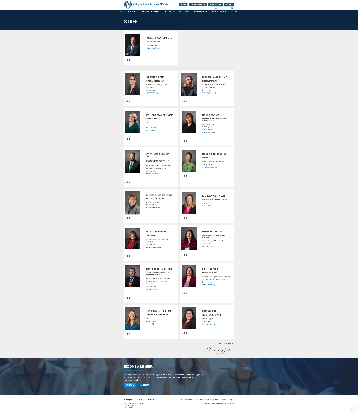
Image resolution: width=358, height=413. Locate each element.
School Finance (184, 12)
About (121, 12)
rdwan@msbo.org (153, 48)
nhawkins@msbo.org (209, 132)
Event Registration (198, 4)
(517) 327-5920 (128, 407)
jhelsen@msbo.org (152, 174)
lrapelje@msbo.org (208, 285)
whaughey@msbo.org (153, 130)
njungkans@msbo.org (209, 167)
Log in (232, 399)
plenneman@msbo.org (153, 247)
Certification (169, 12)
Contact (229, 4)
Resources (236, 12)
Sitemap (225, 399)
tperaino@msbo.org (152, 289)
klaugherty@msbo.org (209, 206)
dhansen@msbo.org (209, 93)
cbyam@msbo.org (152, 93)
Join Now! (130, 385)
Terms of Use (198, 399)
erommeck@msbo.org (153, 324)
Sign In (183, 4)
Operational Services (219, 12)
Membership (132, 12)
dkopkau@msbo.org (153, 207)
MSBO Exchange (215, 4)
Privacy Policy (209, 399)
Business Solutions (201, 12)
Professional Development (150, 12)
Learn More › (144, 385)
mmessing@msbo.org (209, 246)
